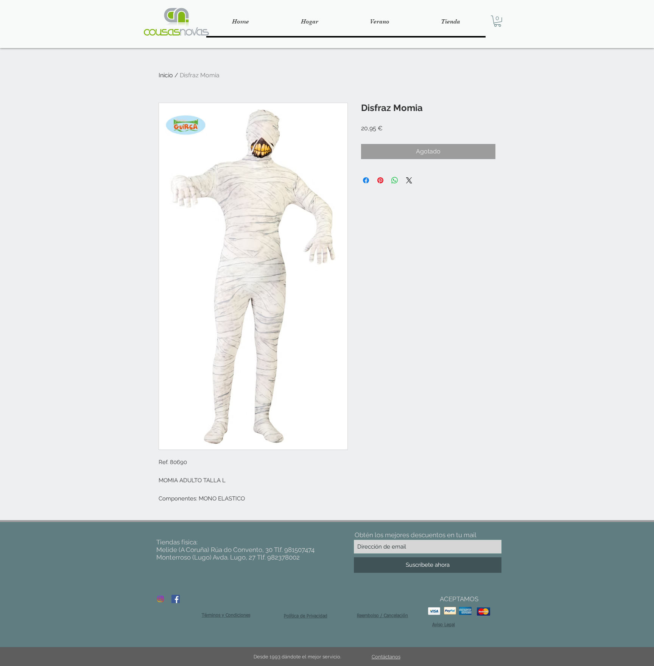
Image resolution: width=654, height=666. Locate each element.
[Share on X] (409, 180)
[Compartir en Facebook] (366, 180)
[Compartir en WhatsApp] (394, 180)
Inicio (166, 75)
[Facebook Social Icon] (175, 599)
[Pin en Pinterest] (380, 180)
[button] (497, 21)
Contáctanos (386, 657)
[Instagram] (160, 599)
